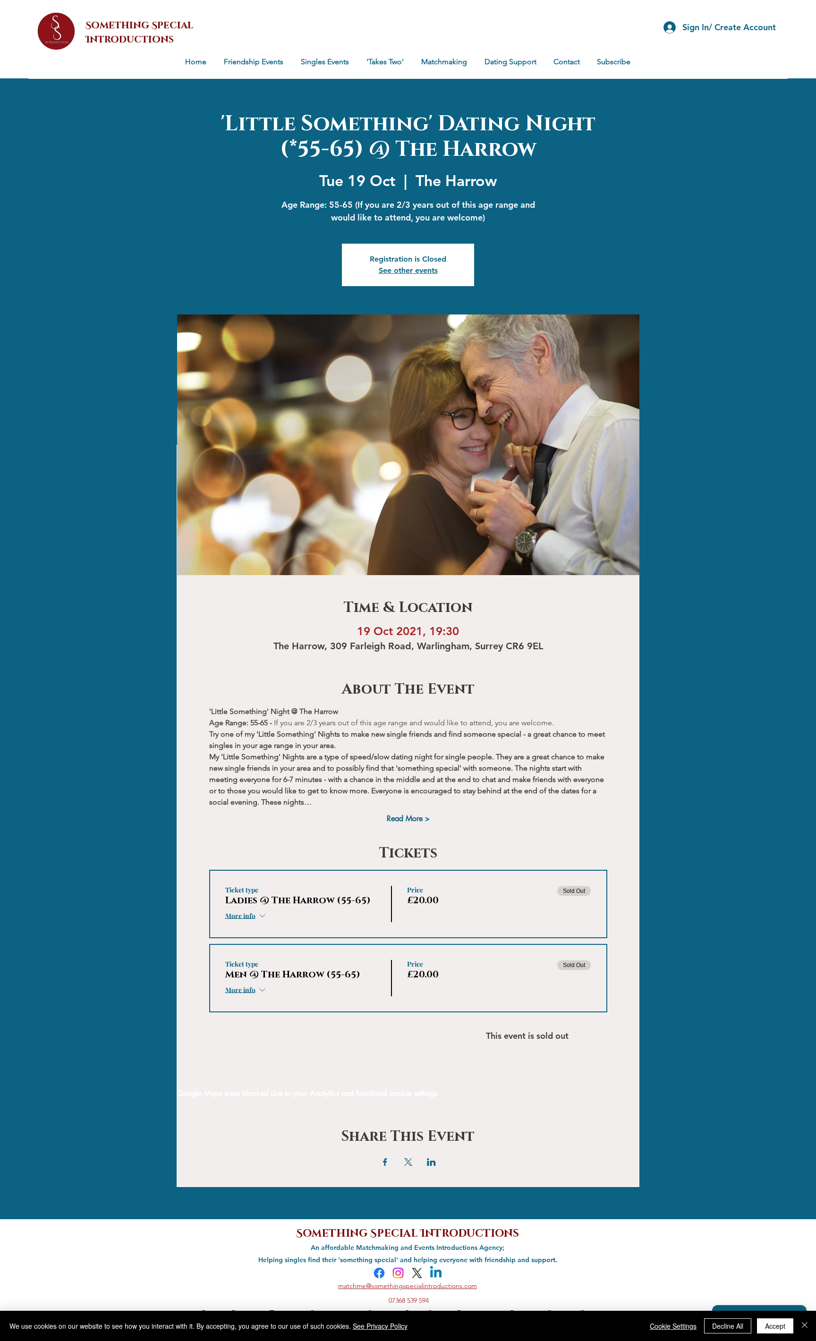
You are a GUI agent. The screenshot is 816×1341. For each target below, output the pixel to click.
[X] (417, 1273)
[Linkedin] (436, 1273)
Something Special (358, 1232)
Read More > (408, 818)
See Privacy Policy (380, 1326)
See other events (408, 270)
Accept (775, 1326)
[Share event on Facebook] (385, 1162)
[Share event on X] (408, 1162)
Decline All (727, 1326)
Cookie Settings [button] (673, 1326)
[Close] (804, 1325)
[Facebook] (379, 1273)
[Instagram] (398, 1273)
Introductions (469, 1232)
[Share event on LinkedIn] (431, 1162)
